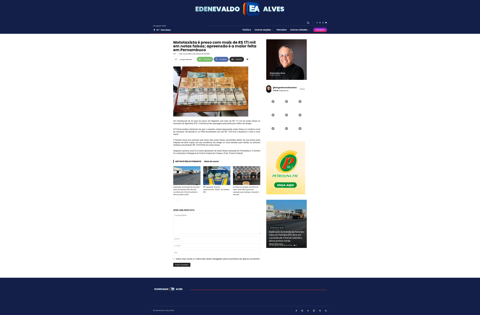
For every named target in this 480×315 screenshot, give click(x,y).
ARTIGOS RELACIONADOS (188, 161)
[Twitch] (314, 310)
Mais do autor (211, 161)
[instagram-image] (273, 101)
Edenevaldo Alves (277, 228)
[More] (247, 59)
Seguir (302, 89)
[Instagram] (320, 22)
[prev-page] (174, 199)
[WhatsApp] (326, 310)
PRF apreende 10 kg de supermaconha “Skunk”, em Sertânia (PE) (216, 189)
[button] (308, 23)
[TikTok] (308, 310)
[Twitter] (323, 22)
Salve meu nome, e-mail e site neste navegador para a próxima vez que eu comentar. (218, 258)
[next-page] (178, 199)
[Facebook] (317, 22)
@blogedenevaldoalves (285, 87)
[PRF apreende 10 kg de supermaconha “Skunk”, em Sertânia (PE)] (216, 175)
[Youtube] (326, 22)
